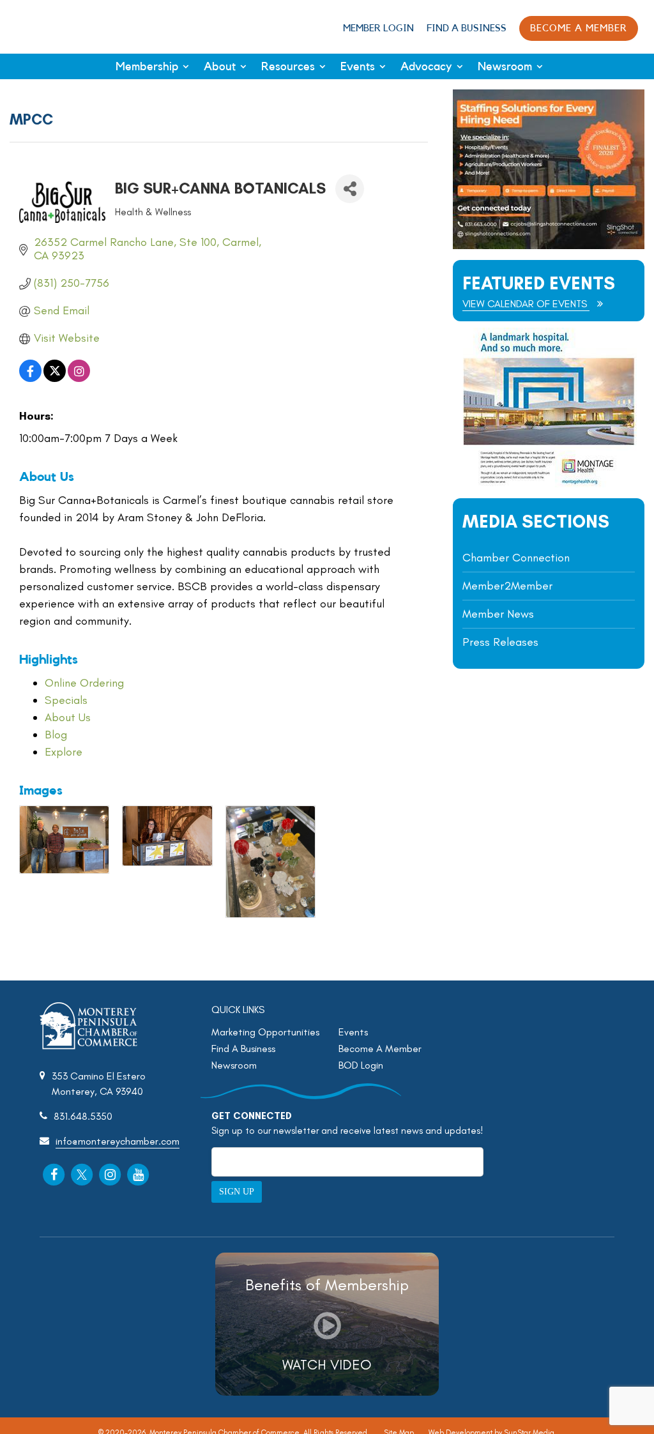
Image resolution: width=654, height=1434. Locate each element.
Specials (66, 700)
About (220, 66)
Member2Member (507, 586)
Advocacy (426, 66)
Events (357, 66)
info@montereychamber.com (117, 1141)
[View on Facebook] (30, 378)
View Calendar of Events (525, 304)
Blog (56, 735)
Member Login (378, 28)
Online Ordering (84, 683)
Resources (288, 66)
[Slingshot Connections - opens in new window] (548, 246)
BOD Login (360, 1065)
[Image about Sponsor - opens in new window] (548, 484)
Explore (63, 752)
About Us (68, 717)
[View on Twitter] (54, 378)
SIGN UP (236, 1191)
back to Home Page (53, 26)
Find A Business (466, 28)
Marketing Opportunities (265, 1032)
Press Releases (500, 642)
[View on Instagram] (79, 378)
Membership (147, 66)
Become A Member (380, 1048)
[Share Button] (349, 188)
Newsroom (505, 66)
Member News (498, 614)
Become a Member (578, 28)
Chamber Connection (516, 558)
